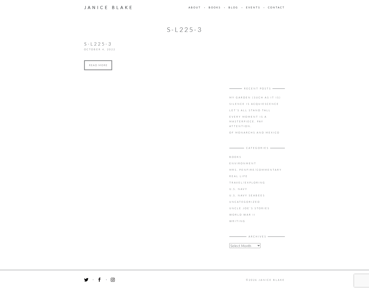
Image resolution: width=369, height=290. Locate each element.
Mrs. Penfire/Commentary (255, 169)
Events (253, 7)
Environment (242, 163)
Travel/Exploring (247, 182)
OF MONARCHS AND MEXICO (254, 132)
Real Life (238, 176)
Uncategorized (244, 201)
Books (215, 7)
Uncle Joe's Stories (249, 208)
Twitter (87, 280)
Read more (98, 65)
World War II (242, 214)
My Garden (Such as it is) (255, 97)
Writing (237, 221)
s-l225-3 (98, 43)
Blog (233, 7)
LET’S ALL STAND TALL (250, 110)
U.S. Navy (238, 189)
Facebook (100, 280)
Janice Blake (109, 7)
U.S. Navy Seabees (247, 195)
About (195, 7)
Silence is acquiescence (254, 103)
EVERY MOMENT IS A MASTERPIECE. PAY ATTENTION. (248, 121)
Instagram (113, 280)
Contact (276, 7)
